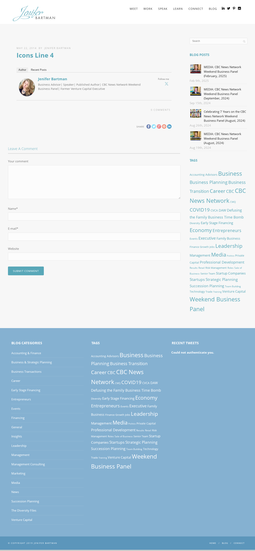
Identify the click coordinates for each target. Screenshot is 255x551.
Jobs (212, 247)
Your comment (18, 161)
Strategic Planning (222, 279)
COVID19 (200, 209)
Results (194, 268)
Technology (197, 291)
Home (212, 543)
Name (13, 209)
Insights (16, 436)
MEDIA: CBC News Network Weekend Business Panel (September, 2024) (222, 93)
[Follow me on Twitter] (228, 8)
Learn (178, 9)
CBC (230, 191)
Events (194, 238)
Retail (201, 268)
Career (217, 190)
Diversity (195, 223)
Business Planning (209, 182)
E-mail (13, 228)
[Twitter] (166, 83)
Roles (230, 268)
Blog (213, 9)
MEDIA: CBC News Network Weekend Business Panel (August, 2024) (222, 138)
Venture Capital (234, 291)
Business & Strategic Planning (31, 362)
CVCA (214, 210)
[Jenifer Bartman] (27, 94)
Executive (207, 238)
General (16, 427)
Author (22, 69)
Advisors (211, 174)
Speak (163, 9)
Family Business (228, 238)
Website (13, 249)
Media (218, 254)
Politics (230, 255)
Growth (204, 247)
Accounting (197, 174)
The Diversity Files (23, 510)
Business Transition (129, 363)
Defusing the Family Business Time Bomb (126, 390)
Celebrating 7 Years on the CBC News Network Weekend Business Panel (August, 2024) (225, 116)
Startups (197, 279)
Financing (18, 418)
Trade (209, 291)
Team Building (233, 286)
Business (230, 173)
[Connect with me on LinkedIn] (223, 8)
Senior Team (207, 273)
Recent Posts (39, 69)
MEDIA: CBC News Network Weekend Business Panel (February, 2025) (222, 71)
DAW (222, 210)
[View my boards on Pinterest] (233, 8)
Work (148, 9)
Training (217, 291)
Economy (201, 230)
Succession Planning (207, 285)
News (15, 492)
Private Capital (146, 423)
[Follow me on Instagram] (239, 8)
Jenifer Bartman (57, 48)
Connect (195, 9)
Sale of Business (124, 436)
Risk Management (216, 268)
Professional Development (222, 262)
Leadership (228, 245)
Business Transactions (26, 372)
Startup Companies (231, 273)
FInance (194, 247)
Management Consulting (28, 464)
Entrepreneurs (227, 230)
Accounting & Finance (26, 353)
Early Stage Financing (217, 223)
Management (200, 255)
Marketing (18, 473)
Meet (134, 9)
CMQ (233, 202)
